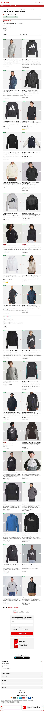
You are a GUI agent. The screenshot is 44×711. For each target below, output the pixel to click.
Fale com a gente (5, 666)
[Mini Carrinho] (39, 2)
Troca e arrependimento (6, 668)
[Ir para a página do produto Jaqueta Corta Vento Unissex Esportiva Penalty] (12, 141)
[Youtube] (25, 692)
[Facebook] (19, 692)
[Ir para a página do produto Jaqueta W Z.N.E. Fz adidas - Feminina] (12, 264)
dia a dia (28, 9)
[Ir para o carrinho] (39, 2)
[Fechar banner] (42, 705)
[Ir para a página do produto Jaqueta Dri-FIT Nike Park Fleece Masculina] (31, 79)
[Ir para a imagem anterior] (4, 48)
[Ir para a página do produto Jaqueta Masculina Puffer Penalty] (31, 202)
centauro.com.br (5, 9)
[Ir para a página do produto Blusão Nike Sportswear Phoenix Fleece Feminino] (31, 233)
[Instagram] (21, 692)
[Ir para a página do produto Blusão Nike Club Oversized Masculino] (12, 233)
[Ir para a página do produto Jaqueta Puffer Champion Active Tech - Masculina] (12, 401)
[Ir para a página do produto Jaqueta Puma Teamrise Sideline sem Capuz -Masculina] (12, 522)
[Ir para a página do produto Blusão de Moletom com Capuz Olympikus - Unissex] (31, 264)
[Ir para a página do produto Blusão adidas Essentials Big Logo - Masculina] (12, 110)
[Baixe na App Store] (26, 658)
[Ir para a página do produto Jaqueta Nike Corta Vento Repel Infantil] (31, 461)
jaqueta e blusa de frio (21, 9)
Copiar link (16, 607)
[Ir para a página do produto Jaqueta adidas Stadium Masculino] (31, 401)
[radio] (6, 23)
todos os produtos (13, 9)
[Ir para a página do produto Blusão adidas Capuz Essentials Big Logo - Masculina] (12, 202)
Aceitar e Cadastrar (22, 633)
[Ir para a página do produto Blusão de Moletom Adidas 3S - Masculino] (12, 586)
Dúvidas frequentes (5, 665)
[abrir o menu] (42, 2)
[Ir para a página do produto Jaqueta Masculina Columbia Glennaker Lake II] (31, 586)
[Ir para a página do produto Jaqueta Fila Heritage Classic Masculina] (31, 294)
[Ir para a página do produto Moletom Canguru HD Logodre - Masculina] (12, 171)
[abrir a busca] (36, 2)
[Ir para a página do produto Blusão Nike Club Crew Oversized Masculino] (12, 370)
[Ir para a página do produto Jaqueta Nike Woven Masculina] (12, 431)
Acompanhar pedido (5, 663)
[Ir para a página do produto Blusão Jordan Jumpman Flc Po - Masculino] (12, 48)
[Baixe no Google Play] (18, 658)
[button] (22, 15)
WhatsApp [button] (10, 607)
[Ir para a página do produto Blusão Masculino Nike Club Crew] (31, 110)
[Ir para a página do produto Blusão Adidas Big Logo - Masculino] (31, 553)
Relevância (25, 34)
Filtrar (5, 34)
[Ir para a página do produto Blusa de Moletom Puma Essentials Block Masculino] (31, 431)
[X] (23, 692)
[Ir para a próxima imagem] (20, 48)
